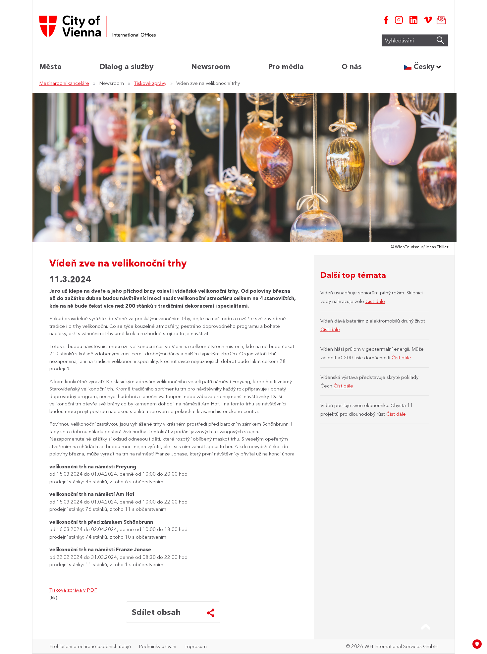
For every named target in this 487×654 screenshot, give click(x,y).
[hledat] (441, 40)
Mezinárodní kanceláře (64, 83)
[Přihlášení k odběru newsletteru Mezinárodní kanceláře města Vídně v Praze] (440, 20)
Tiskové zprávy (150, 83)
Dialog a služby (126, 66)
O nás (352, 66)
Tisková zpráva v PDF (73, 590)
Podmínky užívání (157, 646)
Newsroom (210, 66)
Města (50, 66)
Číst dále (375, 301)
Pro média (286, 66)
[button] (425, 626)
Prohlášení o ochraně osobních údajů (90, 646)
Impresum (195, 646)
